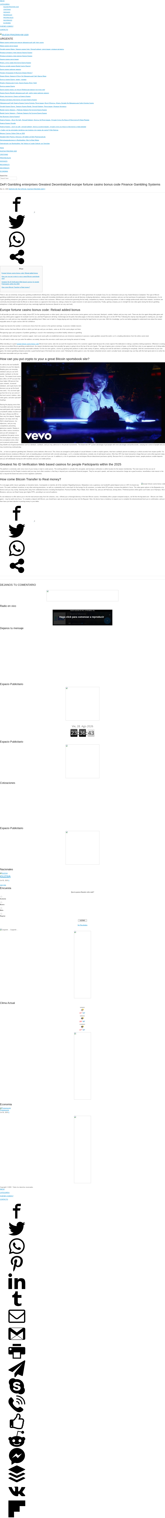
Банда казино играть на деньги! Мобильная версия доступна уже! (22, 89)
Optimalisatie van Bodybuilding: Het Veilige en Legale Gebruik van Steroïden (25, 143)
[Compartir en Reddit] (17, 1447)
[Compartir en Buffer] (17, 1482)
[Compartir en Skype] (17, 1394)
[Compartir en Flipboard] (17, 1517)
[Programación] (5, 1108)
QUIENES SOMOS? (6, 26)
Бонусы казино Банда (7, 86)
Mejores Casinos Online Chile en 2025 (12, 133)
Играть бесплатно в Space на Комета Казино (15, 96)
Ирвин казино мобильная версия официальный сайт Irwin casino (22, 42)
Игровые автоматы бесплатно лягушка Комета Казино (18, 100)
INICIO (2, 1)
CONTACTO (4, 30)
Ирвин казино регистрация (9, 46)
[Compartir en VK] (17, 1499)
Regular (2, 916)
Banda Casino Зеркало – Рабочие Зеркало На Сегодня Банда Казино (23, 110)
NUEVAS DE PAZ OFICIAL (18, 189)
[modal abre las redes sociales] (17, 265)
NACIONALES (7, 20)
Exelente (3, 899)
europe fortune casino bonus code (28, 344)
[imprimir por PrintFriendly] (17, 1359)
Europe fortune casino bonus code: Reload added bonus (20, 273)
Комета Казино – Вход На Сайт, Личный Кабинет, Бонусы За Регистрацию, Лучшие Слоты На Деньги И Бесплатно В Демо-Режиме (44, 120)
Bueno (2, 904)
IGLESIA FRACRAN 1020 (11, 7)
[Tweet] (17, 230)
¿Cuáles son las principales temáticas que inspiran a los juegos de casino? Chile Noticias (29, 130)
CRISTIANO (7, 9)
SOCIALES (6, 12)
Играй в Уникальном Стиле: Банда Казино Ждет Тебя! (18, 83)
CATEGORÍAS (5, 4)
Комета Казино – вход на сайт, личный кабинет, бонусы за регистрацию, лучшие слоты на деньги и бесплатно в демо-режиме (43, 127)
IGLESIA (5, 876)
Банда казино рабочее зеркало (10, 69)
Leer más (3, 885)
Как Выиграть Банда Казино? (10, 116)
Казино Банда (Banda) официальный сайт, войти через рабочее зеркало (24, 93)
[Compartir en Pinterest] (17, 1271)
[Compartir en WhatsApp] (17, 247)
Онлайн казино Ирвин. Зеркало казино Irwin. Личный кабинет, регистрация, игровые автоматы (32, 49)
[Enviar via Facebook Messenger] (17, 1464)
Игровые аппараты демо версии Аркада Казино (16, 52)
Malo (1, 910)
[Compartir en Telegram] (17, 1377)
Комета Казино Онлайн (8, 123)
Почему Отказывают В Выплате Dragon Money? (16, 73)
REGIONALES (7, 15)
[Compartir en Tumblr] (17, 1306)
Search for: (4, 176)
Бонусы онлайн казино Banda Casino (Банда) (15, 66)
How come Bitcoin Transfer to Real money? (16, 287)
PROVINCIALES (8, 17)
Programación (4, 1110)
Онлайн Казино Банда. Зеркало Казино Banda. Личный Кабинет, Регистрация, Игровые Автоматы (33, 106)
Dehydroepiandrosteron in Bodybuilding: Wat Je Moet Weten (19, 140)
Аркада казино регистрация (9, 59)
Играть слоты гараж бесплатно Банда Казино (15, 63)
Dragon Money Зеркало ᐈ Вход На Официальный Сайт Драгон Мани (23, 76)
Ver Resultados (82, 925)
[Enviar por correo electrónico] (17, 1324)
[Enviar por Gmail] (17, 1342)
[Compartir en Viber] (17, 1412)
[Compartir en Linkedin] (17, 1289)
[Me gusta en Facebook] (17, 1429)
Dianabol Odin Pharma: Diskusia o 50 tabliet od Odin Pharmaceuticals (23, 137)
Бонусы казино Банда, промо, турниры (13, 79)
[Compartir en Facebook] (17, 212)
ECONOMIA (7, 23)
